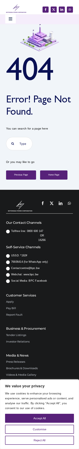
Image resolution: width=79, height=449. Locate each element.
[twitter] (54, 10)
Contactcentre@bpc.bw (25, 268)
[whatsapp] (70, 10)
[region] (39, 414)
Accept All (39, 418)
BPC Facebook (38, 280)
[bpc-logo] (16, 5)
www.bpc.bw (30, 274)
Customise (39, 429)
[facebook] (46, 10)
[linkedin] (62, 10)
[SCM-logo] (20, 200)
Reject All (39, 440)
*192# (23, 255)
